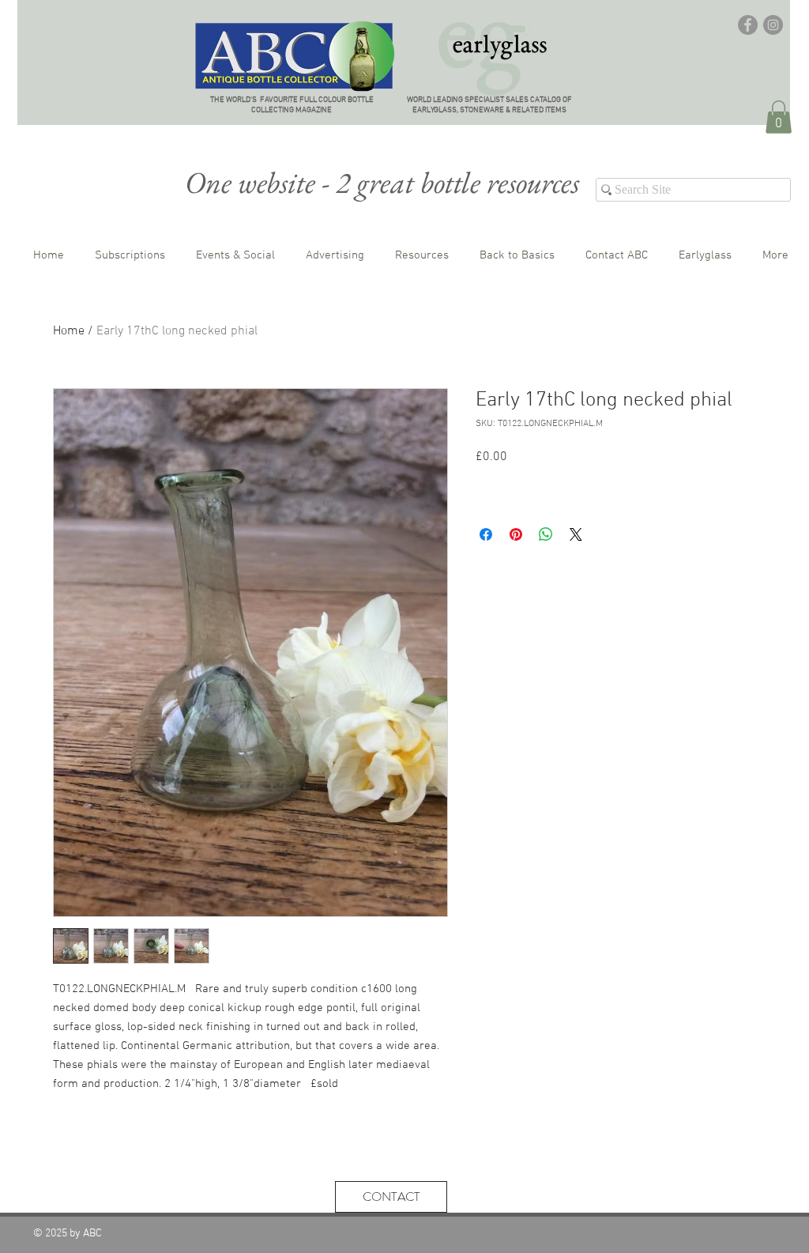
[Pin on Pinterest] (515, 534)
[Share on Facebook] (485, 534)
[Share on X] (575, 534)
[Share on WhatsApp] (545, 534)
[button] (778, 117)
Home (69, 331)
